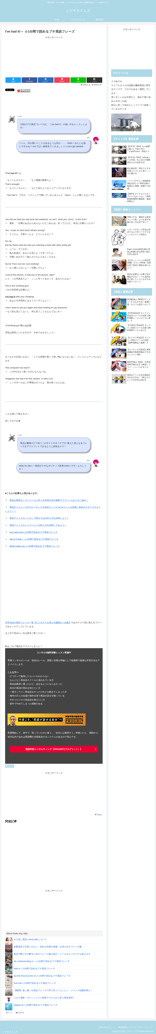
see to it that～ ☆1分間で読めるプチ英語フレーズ (34, 539)
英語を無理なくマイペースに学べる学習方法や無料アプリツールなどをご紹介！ (49, 500)
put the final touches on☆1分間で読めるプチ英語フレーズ (42, 976)
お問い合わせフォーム (107, 1027)
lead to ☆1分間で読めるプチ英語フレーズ (34, 968)
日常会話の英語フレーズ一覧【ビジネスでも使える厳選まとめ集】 (38, 622)
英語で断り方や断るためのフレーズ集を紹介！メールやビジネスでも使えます (52, 954)
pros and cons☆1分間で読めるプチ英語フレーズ (33, 532)
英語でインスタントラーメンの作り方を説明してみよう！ (38, 525)
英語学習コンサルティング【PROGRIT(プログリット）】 (53, 749)
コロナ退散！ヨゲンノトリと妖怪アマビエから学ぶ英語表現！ (44, 997)
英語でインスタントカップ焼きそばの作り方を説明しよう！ (39, 518)
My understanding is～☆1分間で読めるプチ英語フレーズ (42, 961)
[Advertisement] (54, 56)
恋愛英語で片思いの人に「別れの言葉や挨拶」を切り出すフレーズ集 (48, 946)
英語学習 (10, 766)
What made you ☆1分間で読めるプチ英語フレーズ (35, 546)
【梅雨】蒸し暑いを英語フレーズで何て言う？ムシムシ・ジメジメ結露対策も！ (53, 990)
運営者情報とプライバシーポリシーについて (135, 1027)
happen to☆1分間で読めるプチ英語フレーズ (36, 1005)
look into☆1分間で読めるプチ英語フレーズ (35, 983)
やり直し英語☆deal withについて (30, 939)
